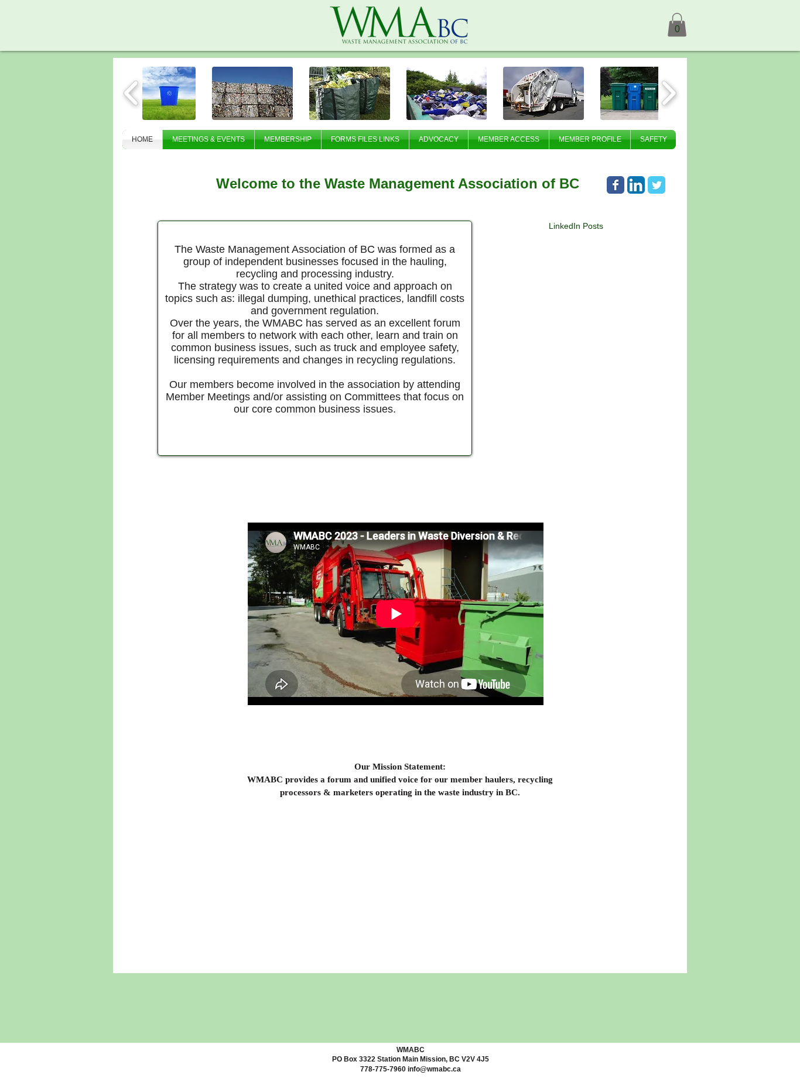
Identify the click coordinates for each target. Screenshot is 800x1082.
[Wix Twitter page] (656, 185)
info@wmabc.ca (434, 1069)
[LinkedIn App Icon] (636, 185)
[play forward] (668, 93)
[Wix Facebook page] (615, 185)
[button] (677, 25)
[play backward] (131, 93)
